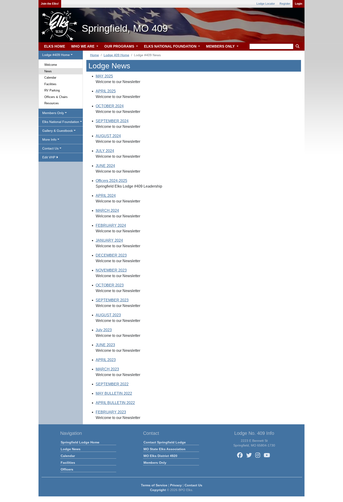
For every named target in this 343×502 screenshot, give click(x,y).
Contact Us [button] (50, 148)
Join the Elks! (50, 3)
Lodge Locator (265, 3)
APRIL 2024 (106, 196)
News (48, 71)
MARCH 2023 (107, 369)
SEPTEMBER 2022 (112, 384)
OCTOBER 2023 (110, 285)
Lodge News (70, 449)
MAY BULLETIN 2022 (114, 393)
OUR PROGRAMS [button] (119, 46)
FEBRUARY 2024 (111, 225)
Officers (67, 469)
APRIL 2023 (106, 360)
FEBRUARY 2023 (111, 412)
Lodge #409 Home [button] (56, 55)
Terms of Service (154, 485)
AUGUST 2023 (108, 315)
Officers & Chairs (56, 97)
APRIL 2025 (106, 91)
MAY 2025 (104, 76)
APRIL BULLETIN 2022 (115, 403)
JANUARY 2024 (109, 240)
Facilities (50, 84)
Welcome (50, 64)
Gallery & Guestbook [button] (57, 130)
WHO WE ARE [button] (83, 46)
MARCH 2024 (107, 211)
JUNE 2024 (105, 166)
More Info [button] (49, 139)
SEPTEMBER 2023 (112, 300)
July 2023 (104, 330)
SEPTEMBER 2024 (112, 121)
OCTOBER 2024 (110, 106)
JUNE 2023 (105, 345)
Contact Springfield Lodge (165, 442)
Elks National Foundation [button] (60, 122)
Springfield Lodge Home (80, 442)
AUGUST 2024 (108, 136)
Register (285, 3)
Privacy (176, 485)
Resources (51, 103)
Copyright (158, 490)
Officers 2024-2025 (111, 181)
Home (94, 55)
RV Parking (52, 90)
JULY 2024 (105, 151)
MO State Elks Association (165, 449)
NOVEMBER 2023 (111, 270)
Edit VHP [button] (49, 157)
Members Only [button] (53, 113)
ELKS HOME (54, 46)
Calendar (50, 77)
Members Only (155, 462)
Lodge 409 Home (116, 55)
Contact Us (193, 485)
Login (298, 3)
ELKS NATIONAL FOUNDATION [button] (170, 46)
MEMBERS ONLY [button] (221, 46)
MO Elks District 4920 (160, 456)
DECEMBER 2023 (111, 255)
